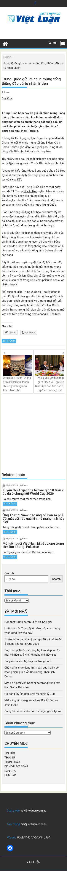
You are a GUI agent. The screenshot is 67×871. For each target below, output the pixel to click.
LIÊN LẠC (10, 775)
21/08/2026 (12, 538)
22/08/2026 (12, 485)
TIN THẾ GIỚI (9, 341)
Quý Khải (7, 98)
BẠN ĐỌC (10, 771)
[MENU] (63, 43)
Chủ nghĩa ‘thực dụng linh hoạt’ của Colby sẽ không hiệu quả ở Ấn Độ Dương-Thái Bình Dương (31, 672)
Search (9, 573)
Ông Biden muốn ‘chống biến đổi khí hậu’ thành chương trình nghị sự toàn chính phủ (17, 384)
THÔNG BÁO (12, 762)
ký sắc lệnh (30, 191)
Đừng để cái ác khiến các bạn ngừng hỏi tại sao (33, 711)
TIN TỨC (9, 753)
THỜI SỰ (9, 757)
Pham (7, 92)
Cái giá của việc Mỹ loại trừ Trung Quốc (28, 661)
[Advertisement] (33, 433)
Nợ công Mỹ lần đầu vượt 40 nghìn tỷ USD (29, 694)
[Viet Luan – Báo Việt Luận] (5, 43)
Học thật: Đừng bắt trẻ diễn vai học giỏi (28, 622)
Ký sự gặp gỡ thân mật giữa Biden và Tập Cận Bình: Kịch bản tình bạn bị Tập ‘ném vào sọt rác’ (49, 384)
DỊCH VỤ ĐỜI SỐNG (16, 766)
